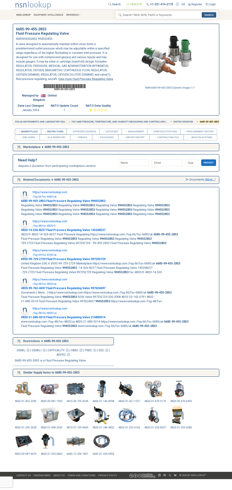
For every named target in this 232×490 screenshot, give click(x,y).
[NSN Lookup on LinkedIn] (159, 475)
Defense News (42, 475)
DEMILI (37, 350)
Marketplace (29, 131)
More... (210, 179)
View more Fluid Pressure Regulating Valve (85, 79)
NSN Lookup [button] (23, 14)
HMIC (74, 350)
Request (209, 162)
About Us (59, 475)
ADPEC (61, 354)
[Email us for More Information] (183, 4)
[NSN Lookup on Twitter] (170, 475)
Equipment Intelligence (48, 14)
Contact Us (23, 475)
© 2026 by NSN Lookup (192, 475)
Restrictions (55, 131)
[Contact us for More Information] (177, 4)
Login (212, 4)
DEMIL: (22, 350)
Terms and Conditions (81, 475)
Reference (72, 14)
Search (116, 4)
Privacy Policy (107, 475)
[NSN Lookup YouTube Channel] (175, 475)
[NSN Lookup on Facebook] (164, 475)
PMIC (88, 350)
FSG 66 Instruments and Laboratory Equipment (44, 121)
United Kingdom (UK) (185, 121)
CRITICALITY (56, 350)
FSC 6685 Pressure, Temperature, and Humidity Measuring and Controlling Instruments (126, 121)
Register (196, 4)
